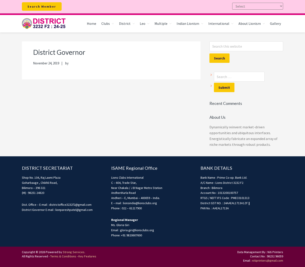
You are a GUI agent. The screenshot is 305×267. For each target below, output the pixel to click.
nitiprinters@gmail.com (267, 261)
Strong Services (73, 252)
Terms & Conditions (63, 256)
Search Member (41, 6)
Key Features (87, 256)
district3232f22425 (44, 23)
